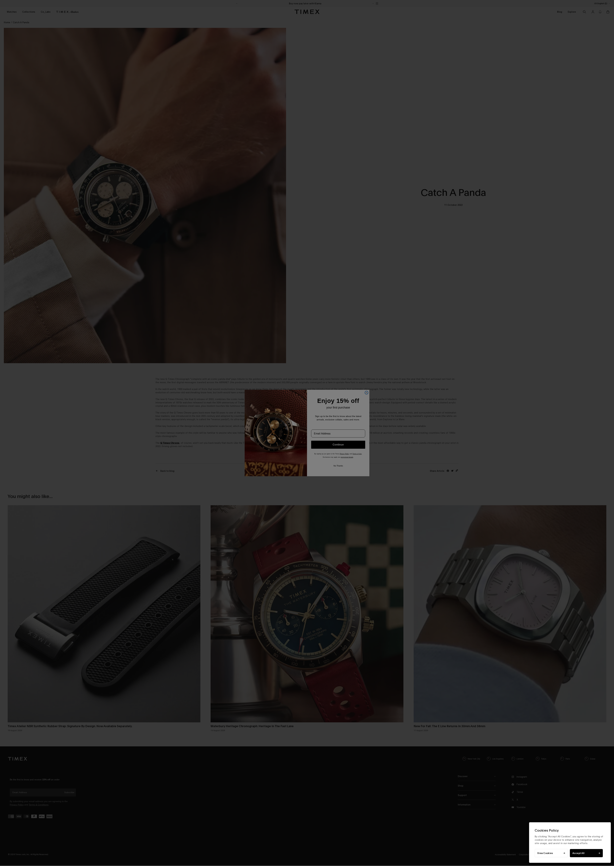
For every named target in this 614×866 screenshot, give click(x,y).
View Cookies (545, 853)
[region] (570, 842)
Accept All (578, 853)
